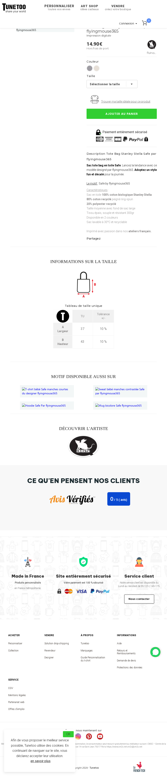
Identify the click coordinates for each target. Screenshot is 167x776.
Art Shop (89, 7)
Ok (68, 734)
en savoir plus (41, 761)
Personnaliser (59, 7)
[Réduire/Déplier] (155, 652)
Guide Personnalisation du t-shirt (93, 659)
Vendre (118, 7)
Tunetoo (85, 643)
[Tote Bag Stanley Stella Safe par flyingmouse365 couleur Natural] (96, 68)
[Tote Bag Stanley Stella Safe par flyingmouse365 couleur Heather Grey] (90, 68)
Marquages (87, 650)
